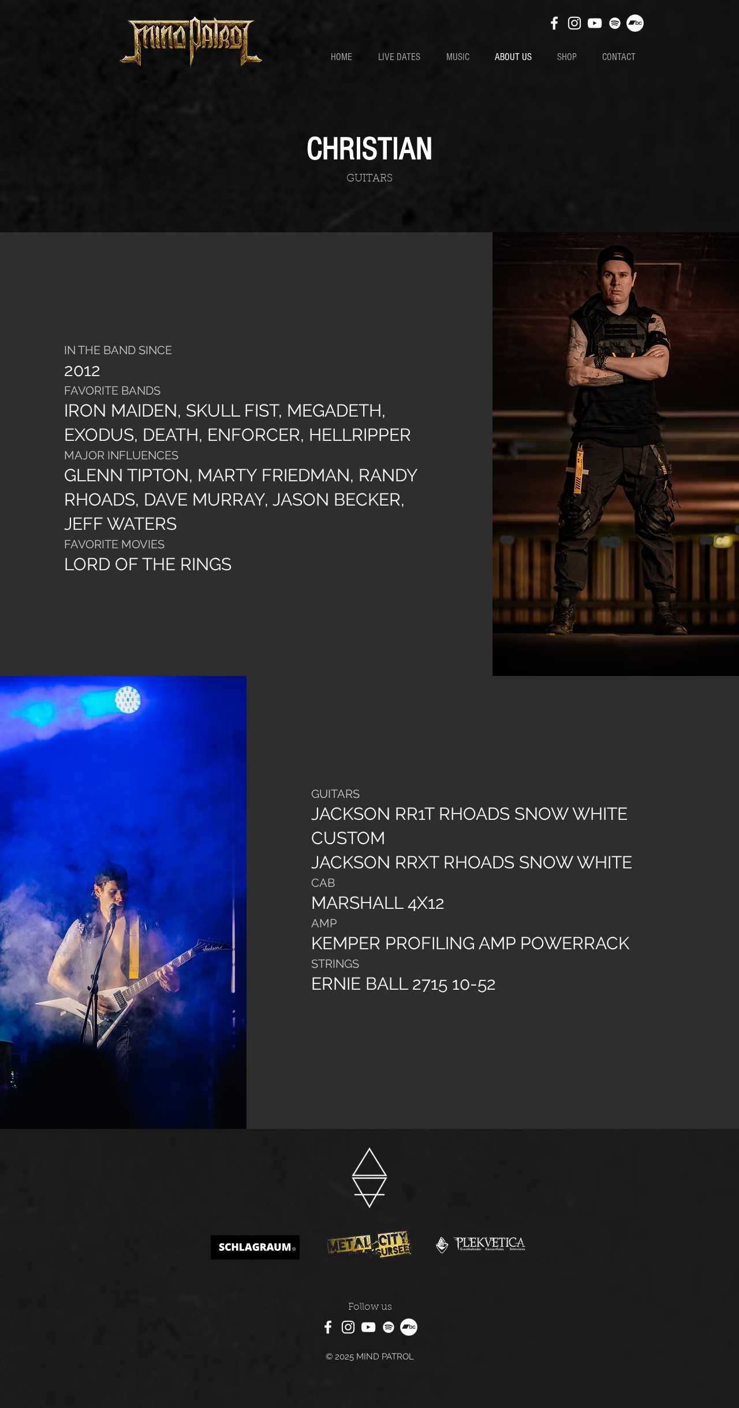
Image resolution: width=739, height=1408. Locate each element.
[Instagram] (574, 23)
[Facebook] (554, 23)
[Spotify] (615, 23)
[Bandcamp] (635, 23)
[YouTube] (594, 23)
